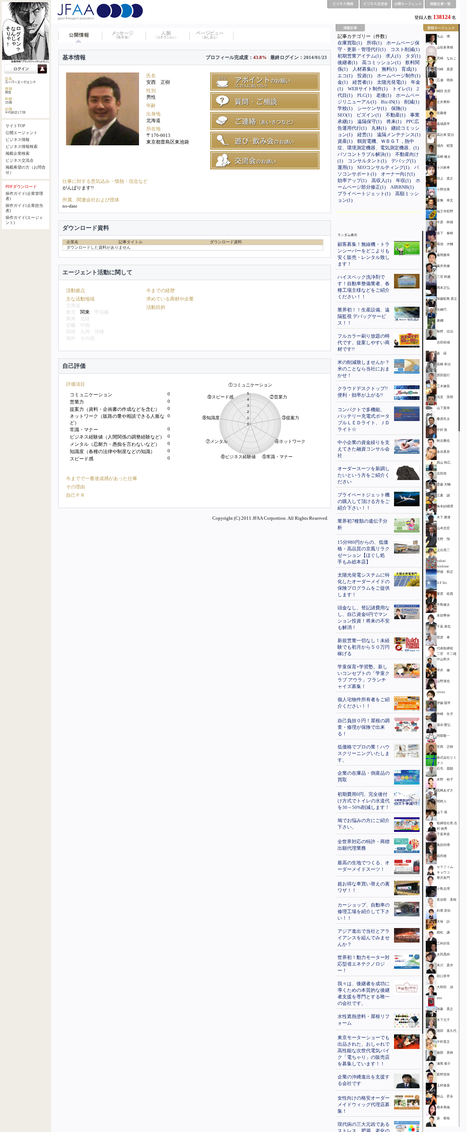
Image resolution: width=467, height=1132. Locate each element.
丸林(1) (378, 128)
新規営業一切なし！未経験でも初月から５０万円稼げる (363, 647)
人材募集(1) (364, 69)
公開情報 (80, 35)
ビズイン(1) (368, 115)
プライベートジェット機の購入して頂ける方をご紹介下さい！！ (363, 501)
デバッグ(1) (403, 161)
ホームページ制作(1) (398, 75)
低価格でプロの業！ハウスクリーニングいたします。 (363, 753)
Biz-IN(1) (390, 102)
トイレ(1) (402, 88)
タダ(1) (412, 56)
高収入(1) (381, 180)
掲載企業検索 (17, 154)
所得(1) (374, 43)
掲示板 (124, 35)
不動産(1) (395, 115)
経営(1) (364, 134)
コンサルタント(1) (367, 161)
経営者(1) (362, 82)
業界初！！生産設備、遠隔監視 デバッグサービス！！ (363, 316)
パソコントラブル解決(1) (363, 154)
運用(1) (344, 167)
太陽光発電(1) (391, 82)
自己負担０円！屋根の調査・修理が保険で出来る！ (363, 727)
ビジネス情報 (17, 140)
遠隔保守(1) (369, 121)
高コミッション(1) (381, 62)
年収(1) (403, 180)
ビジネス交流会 (19, 160)
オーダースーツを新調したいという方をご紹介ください (363, 475)
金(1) (342, 82)
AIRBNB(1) (402, 187)
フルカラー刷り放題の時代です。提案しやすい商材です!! (363, 342)
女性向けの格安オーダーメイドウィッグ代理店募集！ (363, 1104)
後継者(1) (347, 62)
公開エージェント (21, 133)
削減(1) (411, 102)
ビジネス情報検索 (21, 147)
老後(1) (383, 95)
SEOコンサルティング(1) (383, 167)
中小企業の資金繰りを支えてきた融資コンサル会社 (363, 449)
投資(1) (364, 75)
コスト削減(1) (405, 49)
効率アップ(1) (352, 180)
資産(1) (344, 141)
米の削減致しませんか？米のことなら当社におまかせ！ (363, 368)
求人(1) (393, 56)
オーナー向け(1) (398, 174)
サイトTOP (15, 126)
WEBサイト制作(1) (367, 88)
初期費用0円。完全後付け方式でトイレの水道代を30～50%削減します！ (363, 800)
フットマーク (212, 35)
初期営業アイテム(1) (359, 56)
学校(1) (344, 108)
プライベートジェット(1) (363, 193)
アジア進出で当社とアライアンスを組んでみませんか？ (363, 937)
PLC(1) (364, 95)
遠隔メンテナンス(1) (398, 134)
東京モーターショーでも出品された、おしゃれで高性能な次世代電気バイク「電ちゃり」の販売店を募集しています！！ (363, 1050)
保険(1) (398, 108)
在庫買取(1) (349, 43)
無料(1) (389, 69)
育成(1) (408, 69)
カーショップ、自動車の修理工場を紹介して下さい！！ (363, 911)
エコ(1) (344, 75)
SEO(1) (344, 115)
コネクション (168, 35)
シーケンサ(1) (371, 108)
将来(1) (393, 121)
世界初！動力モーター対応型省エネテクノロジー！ (363, 964)
